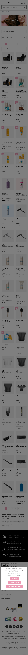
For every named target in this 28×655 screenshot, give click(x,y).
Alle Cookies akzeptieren (14, 586)
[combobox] (12, 7)
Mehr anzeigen (5, 525)
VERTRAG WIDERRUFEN (14, 633)
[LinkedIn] (17, 626)
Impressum (18, 575)
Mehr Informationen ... (14, 573)
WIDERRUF (13, 631)
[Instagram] (14, 626)
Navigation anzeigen (8, 31)
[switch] (13, 611)
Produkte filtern (7, 37)
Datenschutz (10, 575)
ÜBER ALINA (5, 590)
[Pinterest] (10, 626)
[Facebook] (6, 626)
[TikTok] (21, 626)
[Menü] (2, 2)
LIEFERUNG (5, 631)
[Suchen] (25, 7)
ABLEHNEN (14, 578)
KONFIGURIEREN (14, 582)
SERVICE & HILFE (21, 631)
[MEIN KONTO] (21, 2)
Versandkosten (6, 638)
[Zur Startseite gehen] (8, 2)
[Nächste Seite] (22, 44)
